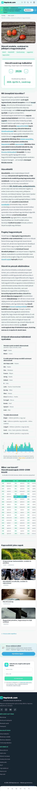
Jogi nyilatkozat (4, 768)
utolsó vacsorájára (27, 139)
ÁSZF (1, 765)
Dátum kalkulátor (4, 734)
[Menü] (34, 2)
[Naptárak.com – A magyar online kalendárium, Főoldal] (8, 2)
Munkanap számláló (5, 737)
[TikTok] (15, 709)
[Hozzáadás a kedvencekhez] (24, 2)
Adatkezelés (3, 762)
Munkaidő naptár (4, 723)
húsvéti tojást (6, 259)
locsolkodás (5, 205)
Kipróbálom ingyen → (18, 654)
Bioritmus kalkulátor (5, 740)
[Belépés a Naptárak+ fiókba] (22, 2)
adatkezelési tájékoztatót (25, 682)
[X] (12, 788)
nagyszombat (19, 144)
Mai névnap (3, 717)
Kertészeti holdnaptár (6, 720)
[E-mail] (20, 788)
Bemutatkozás (4, 750)
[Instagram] (6, 709)
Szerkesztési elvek (5, 759)
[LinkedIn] (16, 788)
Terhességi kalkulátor (6, 743)
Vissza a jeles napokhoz (10, 634)
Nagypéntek (5, 144)
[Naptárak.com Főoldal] (8, 697)
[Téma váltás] (31, 2)
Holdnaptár (3, 726)
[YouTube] (10, 709)
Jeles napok (11, 15)
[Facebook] (8, 788)
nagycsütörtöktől (22, 126)
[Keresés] (27, 2)
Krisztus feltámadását (8, 152)
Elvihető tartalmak (5, 756)
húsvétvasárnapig (7, 131)
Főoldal (3, 15)
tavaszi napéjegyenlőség (18, 307)
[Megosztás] (29, 788)
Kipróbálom (29, 10)
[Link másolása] (24, 788)
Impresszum (3, 771)
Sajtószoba (3, 753)
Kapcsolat (2, 774)
